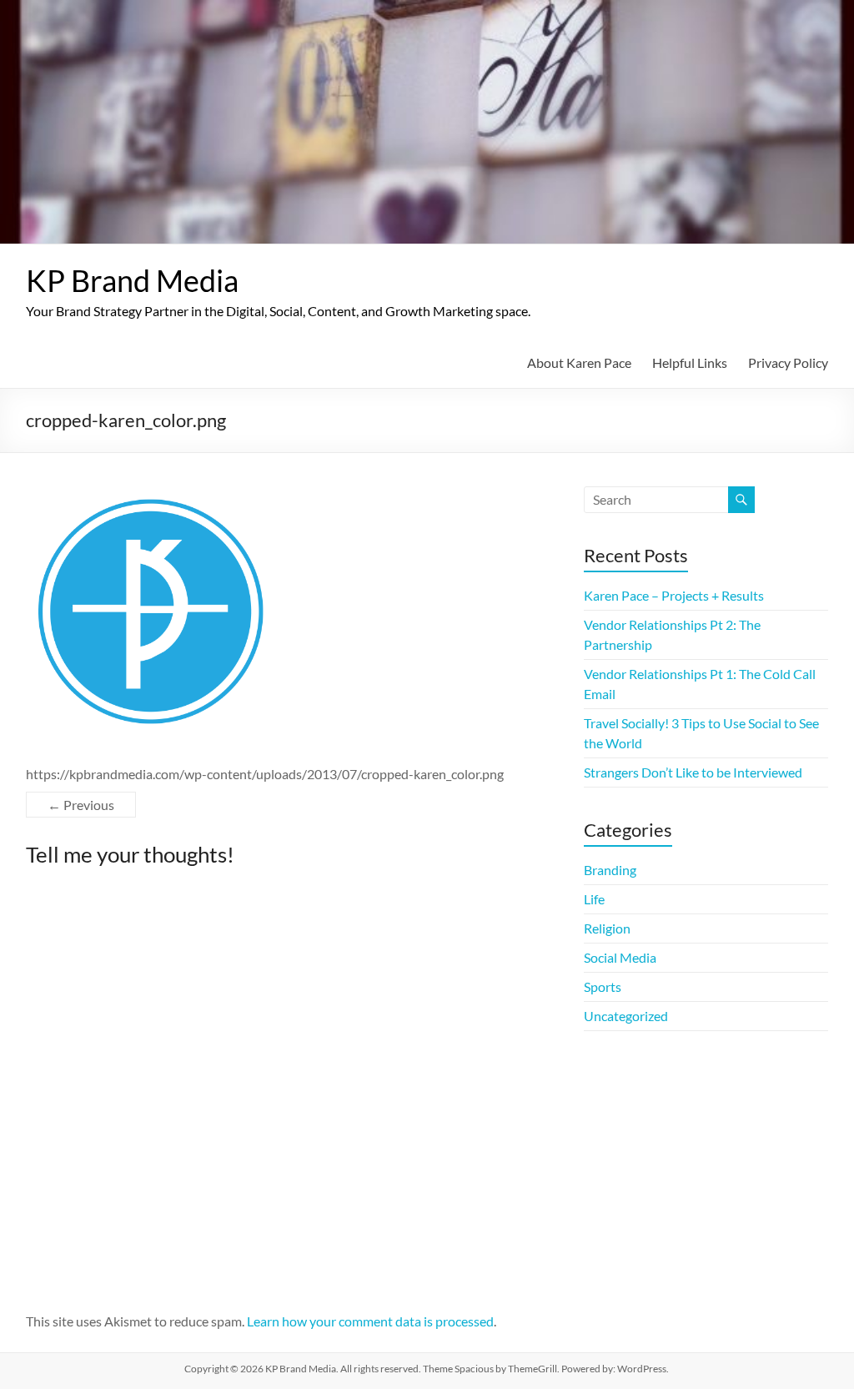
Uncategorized (626, 1016)
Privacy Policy (788, 362)
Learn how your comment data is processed (370, 1321)
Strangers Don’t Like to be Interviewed (693, 772)
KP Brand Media (132, 280)
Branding (610, 870)
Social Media (620, 957)
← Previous (81, 805)
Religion (607, 928)
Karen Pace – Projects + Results (674, 595)
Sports (602, 986)
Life (594, 899)
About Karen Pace (579, 362)
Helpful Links (689, 362)
